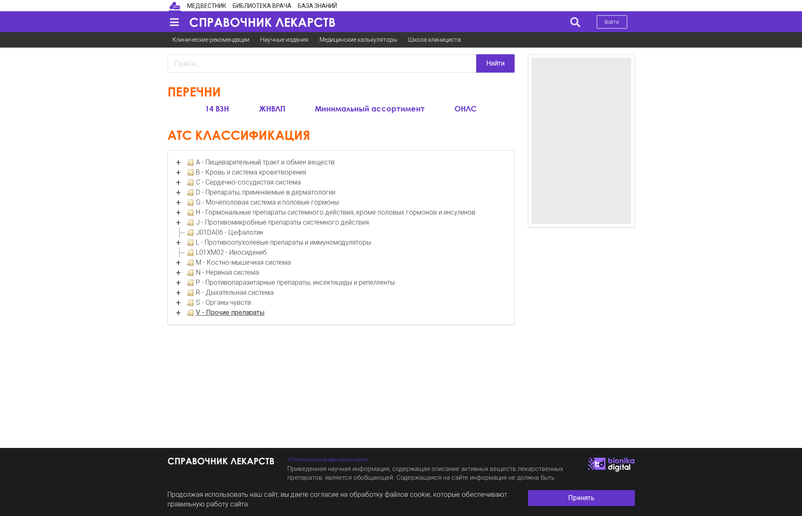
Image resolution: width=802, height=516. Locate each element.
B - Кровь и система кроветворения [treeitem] (251, 172)
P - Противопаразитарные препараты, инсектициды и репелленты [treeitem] (295, 282)
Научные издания (284, 39)
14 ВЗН (217, 108)
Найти (495, 63)
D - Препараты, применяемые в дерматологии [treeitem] (265, 192)
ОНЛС (465, 108)
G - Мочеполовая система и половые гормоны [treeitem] (267, 202)
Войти (611, 22)
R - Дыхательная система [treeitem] (235, 292)
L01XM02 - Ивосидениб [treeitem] (231, 252)
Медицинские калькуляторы (358, 39)
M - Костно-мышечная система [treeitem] (243, 262)
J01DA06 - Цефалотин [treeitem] (229, 232)
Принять (581, 498)
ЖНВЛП (272, 108)
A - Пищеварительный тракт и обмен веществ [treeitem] (265, 162)
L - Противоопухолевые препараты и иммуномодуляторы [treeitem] (283, 242)
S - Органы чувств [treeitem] (223, 302)
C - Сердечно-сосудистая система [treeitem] (248, 182)
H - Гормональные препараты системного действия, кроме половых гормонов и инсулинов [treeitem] (335, 212)
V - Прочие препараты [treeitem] (230, 312)
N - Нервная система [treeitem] (227, 272)
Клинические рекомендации (211, 39)
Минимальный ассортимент (370, 108)
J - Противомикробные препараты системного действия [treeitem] (282, 222)
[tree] (341, 237)
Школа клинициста (434, 39)
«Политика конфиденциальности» (328, 459)
